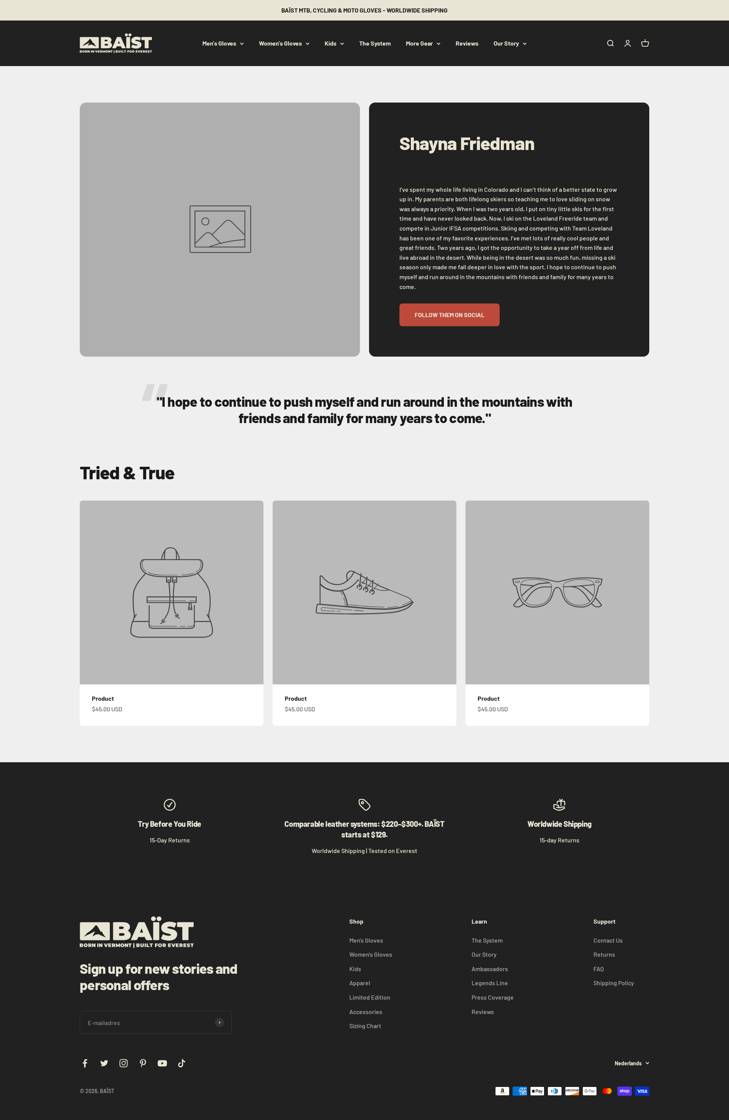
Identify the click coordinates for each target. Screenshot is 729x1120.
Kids (330, 43)
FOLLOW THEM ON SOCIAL (449, 314)
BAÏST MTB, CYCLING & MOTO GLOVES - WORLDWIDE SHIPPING (364, 10)
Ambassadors (490, 968)
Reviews (467, 43)
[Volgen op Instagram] (123, 1063)
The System (375, 43)
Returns (604, 954)
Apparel (359, 982)
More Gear (419, 43)
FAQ (598, 968)
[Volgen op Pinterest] (143, 1063)
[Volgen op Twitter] (104, 1063)
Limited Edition (369, 997)
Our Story (506, 43)
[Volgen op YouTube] (162, 1063)
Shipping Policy (613, 982)
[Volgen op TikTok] (182, 1063)
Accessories (365, 1011)
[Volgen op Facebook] (85, 1063)
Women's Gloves (280, 43)
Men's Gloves (219, 43)
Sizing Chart (365, 1025)
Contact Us (608, 940)
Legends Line (490, 982)
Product (103, 698)
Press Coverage (493, 997)
